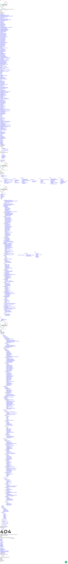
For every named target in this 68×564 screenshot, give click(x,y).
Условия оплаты (2, 548)
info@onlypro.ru (3, 151)
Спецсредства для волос (10, 358)
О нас (4, 514)
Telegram (3, 555)
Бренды (1, 540)
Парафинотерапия (9, 494)
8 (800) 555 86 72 (3, 144)
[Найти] (1, 10)
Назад (5, 335)
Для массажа (8, 488)
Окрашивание (8, 351)
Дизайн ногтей (9, 461)
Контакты (1, 545)
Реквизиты (1, 550)
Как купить (5, 509)
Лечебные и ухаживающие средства (11, 468)
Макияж (8, 416)
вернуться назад (2, 535)
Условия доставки (2, 549)
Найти (1, 558)
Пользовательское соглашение (4, 551)
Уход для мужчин (9, 435)
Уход (7, 427)
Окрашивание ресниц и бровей (11, 340)
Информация (2, 546)
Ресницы (8, 344)
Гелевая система (9, 451)
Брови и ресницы (7, 338)
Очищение (8, 422)
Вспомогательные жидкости (10, 445)
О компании (2, 542)
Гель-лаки (8, 455)
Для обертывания (9, 491)
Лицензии (1, 544)
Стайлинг (8, 364)
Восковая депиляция (9, 389)
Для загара (8, 485)
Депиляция (6, 387)
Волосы (6, 349)
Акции (1, 539)
